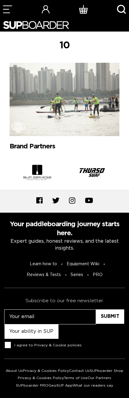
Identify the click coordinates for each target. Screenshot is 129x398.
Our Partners (99, 378)
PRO (98, 275)
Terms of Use (76, 378)
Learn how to (43, 264)
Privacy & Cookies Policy (46, 370)
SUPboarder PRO (32, 385)
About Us (14, 370)
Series (76, 275)
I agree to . (48, 345)
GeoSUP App (60, 385)
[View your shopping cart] (83, 9)
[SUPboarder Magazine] (36, 25)
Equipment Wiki (83, 264)
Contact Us (79, 370)
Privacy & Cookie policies (58, 345)
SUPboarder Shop (106, 370)
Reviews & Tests (44, 275)
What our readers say (93, 385)
